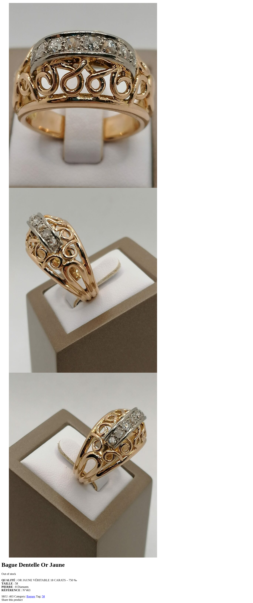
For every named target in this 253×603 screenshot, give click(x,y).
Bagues (30, 596)
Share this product (12, 599)
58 (43, 596)
